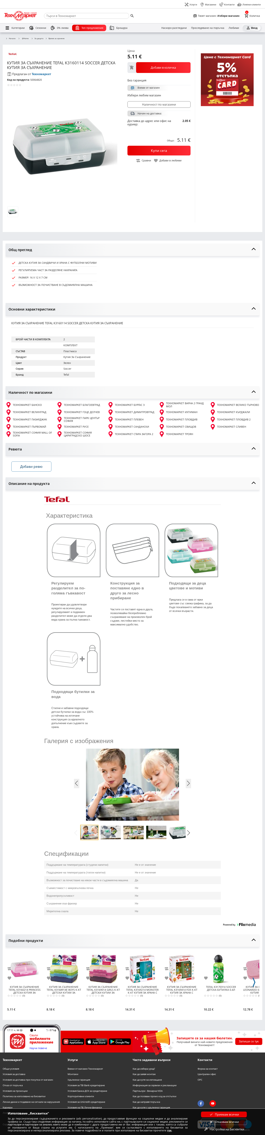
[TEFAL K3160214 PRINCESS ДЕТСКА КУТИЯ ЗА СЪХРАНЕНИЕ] (24, 967)
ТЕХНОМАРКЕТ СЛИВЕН (231, 426)
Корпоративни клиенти (81, 1096)
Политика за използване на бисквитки (24, 1096)
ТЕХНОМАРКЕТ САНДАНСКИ (132, 426)
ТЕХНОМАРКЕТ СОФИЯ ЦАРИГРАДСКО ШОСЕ (78, 434)
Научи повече (38, 1048)
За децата (38, 38)
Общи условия (11, 1068)
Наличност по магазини (159, 104)
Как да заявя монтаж (144, 1074)
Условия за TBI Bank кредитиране (86, 1085)
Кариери (7, 1107)
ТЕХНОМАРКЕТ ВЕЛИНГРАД (29, 412)
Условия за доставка (14, 1074)
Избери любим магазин (144, 95)
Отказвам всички (227, 1122)
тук (169, 1130)
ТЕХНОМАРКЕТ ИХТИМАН (181, 412)
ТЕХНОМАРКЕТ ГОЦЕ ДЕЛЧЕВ (82, 412)
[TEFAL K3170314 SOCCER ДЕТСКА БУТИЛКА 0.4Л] (221, 967)
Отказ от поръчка (13, 1085)
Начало (12, 38)
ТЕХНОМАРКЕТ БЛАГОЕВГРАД (82, 405)
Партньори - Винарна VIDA (148, 1091)
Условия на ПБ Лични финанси (85, 1107)
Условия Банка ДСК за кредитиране (87, 1091)
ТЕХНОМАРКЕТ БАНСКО (27, 405)
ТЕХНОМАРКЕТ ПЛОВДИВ (181, 419)
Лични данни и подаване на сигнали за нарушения (31, 1102)
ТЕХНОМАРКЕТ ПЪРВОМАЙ (29, 426)
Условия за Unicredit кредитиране (86, 1102)
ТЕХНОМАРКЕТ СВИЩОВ (181, 426)
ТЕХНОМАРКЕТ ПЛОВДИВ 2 (234, 419)
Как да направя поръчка (146, 1102)
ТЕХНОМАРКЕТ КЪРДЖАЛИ (233, 412)
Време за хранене (56, 38)
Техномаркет (41, 74)
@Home (25, 38)
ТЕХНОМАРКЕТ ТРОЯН (179, 434)
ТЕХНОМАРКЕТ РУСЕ (76, 426)
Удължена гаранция (79, 1079)
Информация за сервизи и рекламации (154, 1085)
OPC (200, 1079)
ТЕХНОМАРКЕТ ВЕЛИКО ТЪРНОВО (238, 405)
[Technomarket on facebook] (201, 1103)
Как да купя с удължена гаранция (151, 1107)
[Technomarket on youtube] (212, 1103)
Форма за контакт (208, 1068)
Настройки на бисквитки (227, 1129)
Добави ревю (31, 466)
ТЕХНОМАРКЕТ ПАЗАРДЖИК (30, 419)
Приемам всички (227, 1114)
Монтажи (73, 1074)
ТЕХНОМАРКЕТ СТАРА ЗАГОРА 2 (134, 434)
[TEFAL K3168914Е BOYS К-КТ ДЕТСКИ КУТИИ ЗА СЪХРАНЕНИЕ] (64, 967)
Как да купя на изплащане (147, 1079)
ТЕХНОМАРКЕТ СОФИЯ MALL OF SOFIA (32, 434)
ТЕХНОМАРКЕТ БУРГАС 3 (130, 405)
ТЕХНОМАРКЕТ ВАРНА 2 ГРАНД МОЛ (185, 405)
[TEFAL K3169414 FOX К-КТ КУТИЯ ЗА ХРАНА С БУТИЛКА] (181, 967)
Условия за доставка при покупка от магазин (28, 1079)
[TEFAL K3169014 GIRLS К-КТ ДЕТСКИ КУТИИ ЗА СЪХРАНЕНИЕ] (103, 967)
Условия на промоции (15, 1091)
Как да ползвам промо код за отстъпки (154, 1096)
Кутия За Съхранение (76, 357)
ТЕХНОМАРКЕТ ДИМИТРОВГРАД (134, 412)
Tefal (66, 374)
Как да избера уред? (144, 1068)
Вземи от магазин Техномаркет (85, 1068)
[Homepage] (20, 15)
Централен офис (207, 1074)
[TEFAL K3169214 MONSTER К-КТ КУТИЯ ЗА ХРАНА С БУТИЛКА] (142, 967)
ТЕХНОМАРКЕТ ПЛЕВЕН (129, 419)
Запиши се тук (249, 1041)
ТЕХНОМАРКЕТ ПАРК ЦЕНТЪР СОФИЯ (82, 420)
